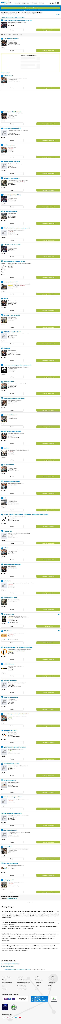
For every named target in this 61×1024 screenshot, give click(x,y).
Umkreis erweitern (12, 898)
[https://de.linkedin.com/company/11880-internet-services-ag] (16, 1017)
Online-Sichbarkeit (22, 979)
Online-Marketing (21, 985)
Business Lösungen (22, 989)
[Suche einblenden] (50, 3)
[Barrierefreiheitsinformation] (56, 3)
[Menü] (58, 3)
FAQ (36, 989)
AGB (49, 985)
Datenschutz (51, 982)
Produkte (17, 3)
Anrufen (12, 30)
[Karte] (56, 14)
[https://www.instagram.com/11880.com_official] (8, 1017)
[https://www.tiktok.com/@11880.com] (12, 1017)
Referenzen (34, 3)
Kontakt (37, 985)
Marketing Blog (39, 979)
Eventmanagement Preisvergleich (11, 963)
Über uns (41, 3)
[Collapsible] (58, 911)
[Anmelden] (53, 3)
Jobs (3, 985)
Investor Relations (7, 982)
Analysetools (25, 3)
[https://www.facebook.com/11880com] (4, 1017)
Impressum (51, 979)
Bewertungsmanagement (23, 982)
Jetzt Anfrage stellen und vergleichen (30, 8)
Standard (27, 15)
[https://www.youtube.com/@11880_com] (20, 1017)
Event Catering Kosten (8, 966)
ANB (49, 989)
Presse (4, 989)
